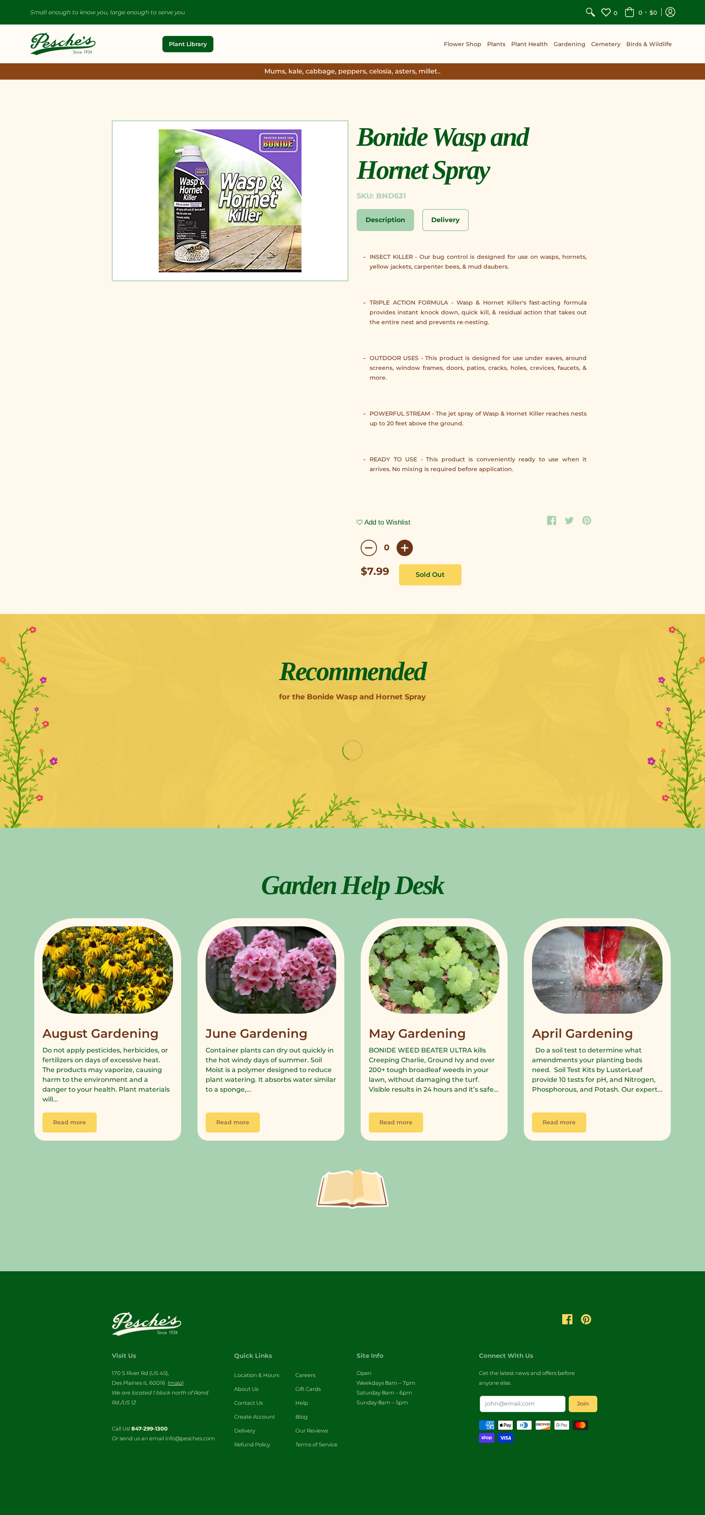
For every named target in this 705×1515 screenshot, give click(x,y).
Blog (301, 1416)
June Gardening (257, 1033)
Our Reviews (311, 1430)
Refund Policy (252, 1444)
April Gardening (582, 1033)
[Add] (405, 548)
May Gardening (417, 1033)
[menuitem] (590, 12)
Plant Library (188, 44)
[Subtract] (369, 548)
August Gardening (100, 1033)
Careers (305, 1375)
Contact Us (248, 1402)
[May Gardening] (434, 972)
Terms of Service (316, 1444)
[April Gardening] (597, 972)
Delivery (244, 1430)
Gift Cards (308, 1389)
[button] (640, 12)
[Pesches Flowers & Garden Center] (62, 43)
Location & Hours (256, 1375)
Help (301, 1402)
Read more (69, 1122)
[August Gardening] (107, 972)
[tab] (385, 220)
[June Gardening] (271, 972)
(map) (176, 1382)
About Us (246, 1389)
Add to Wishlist (386, 522)
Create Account (254, 1416)
